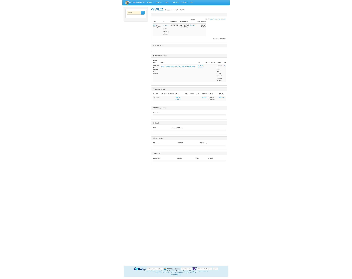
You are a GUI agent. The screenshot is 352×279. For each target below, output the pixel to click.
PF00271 (200, 66)
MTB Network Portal (137, 2)
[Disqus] (189, 193)
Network (158, 2)
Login (214, 268)
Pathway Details (158, 138)
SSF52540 (222, 97)
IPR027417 (192, 66)
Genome (149, 2)
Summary (156, 15)
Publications (175, 2)
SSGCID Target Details (160, 108)
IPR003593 (164, 66)
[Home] (127, 3)
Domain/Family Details (160, 55)
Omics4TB (184, 2)
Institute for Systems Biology (155, 268)
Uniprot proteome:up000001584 (218, 19)
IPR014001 (178, 66)
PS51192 (204, 97)
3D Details (156, 123)
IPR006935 (171, 66)
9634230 (192, 25)
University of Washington (204, 268)
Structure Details (158, 45)
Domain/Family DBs (159, 89)
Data (166, 2)
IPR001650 (185, 66)
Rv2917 (165, 25)
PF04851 (200, 67)
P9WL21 (155, 25)
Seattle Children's (186, 268)
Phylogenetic (157, 153)
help (191, 2)
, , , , (178, 66)
